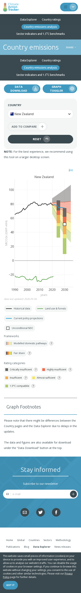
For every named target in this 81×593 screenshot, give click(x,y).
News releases (62, 546)
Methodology (63, 540)
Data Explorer (28, 19)
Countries (34, 540)
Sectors (47, 540)
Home (9, 540)
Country (14, 105)
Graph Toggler (56, 88)
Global (21, 540)
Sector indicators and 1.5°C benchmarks (40, 33)
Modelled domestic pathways (30, 343)
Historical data (17, 308)
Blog (26, 546)
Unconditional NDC (18, 328)
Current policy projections (23, 318)
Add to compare (28, 126)
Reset (37, 139)
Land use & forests (50, 308)
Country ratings (51, 19)
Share (70, 47)
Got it (10, 585)
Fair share (19, 353)
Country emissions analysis (40, 26)
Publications (13, 546)
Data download (18, 88)
